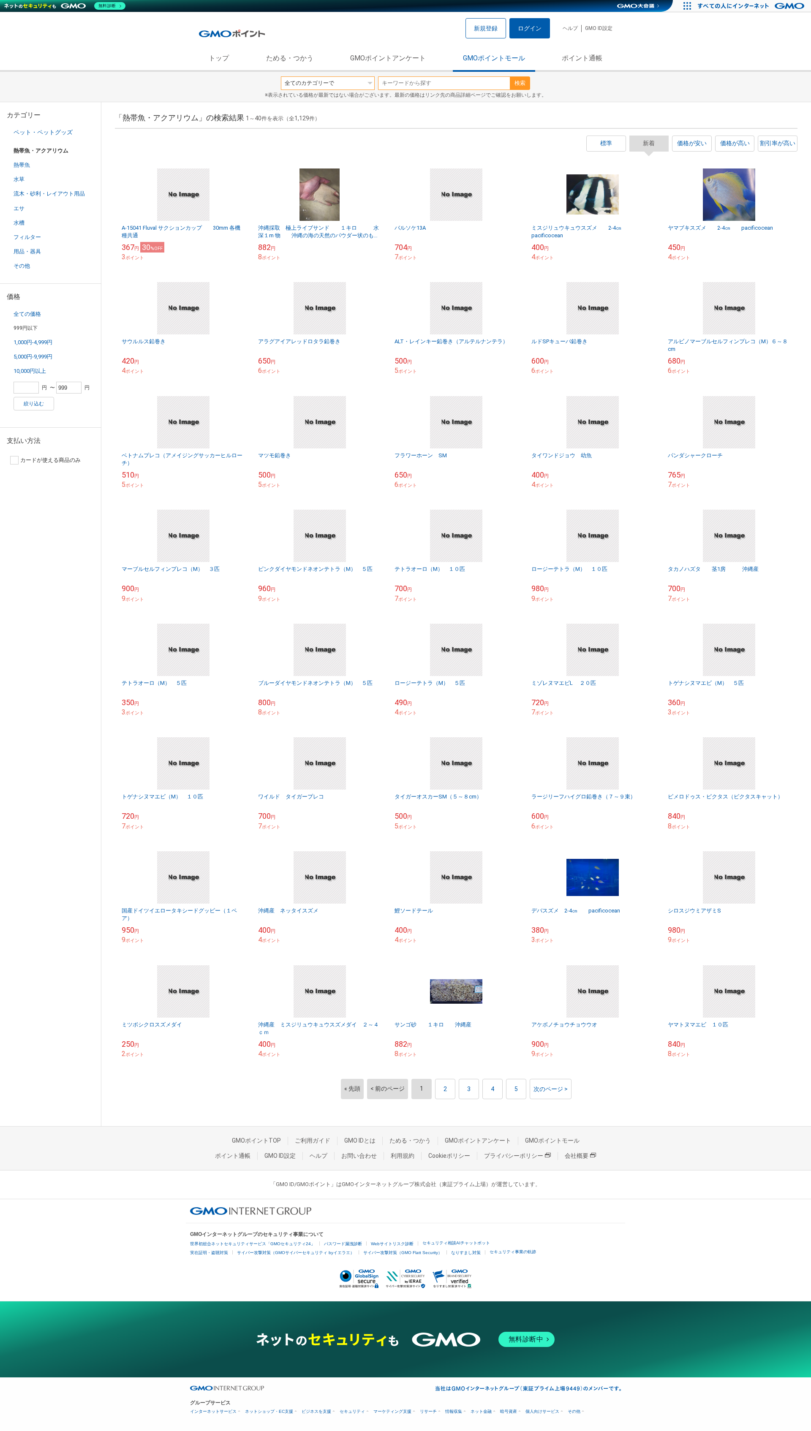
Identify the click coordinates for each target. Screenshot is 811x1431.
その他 (22, 266)
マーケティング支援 (392, 1411)
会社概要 (576, 1155)
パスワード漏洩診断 (343, 1243)
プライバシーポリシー (513, 1155)
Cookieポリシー (449, 1155)
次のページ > (550, 1089)
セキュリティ (352, 1411)
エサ (19, 208)
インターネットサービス (213, 1411)
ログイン (530, 28)
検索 (519, 83)
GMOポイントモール (494, 58)
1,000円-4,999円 (33, 342)
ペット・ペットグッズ (43, 132)
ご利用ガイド (312, 1140)
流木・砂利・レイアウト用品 (49, 193)
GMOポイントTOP (256, 1140)
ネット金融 (481, 1411)
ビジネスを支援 (316, 1411)
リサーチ (428, 1411)
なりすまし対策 (466, 1252)
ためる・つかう (289, 58)
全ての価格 (27, 314)
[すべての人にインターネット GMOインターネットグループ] (752, 6)
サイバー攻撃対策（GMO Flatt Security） (402, 1252)
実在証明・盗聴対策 (209, 1252)
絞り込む (34, 404)
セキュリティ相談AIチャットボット (456, 1243)
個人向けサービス (542, 1411)
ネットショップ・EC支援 (269, 1411)
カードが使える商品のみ (50, 460)
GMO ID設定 (598, 28)
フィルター (27, 237)
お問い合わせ (359, 1155)
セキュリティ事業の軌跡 (513, 1251)
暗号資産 (508, 1411)
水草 (19, 179)
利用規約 (402, 1155)
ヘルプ (570, 28)
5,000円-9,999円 (33, 356)
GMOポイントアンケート (388, 58)
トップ (219, 58)
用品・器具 (27, 251)
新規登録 (486, 28)
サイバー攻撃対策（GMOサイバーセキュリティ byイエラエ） (295, 1252)
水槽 (19, 223)
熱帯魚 (22, 165)
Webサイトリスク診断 (392, 1243)
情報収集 (453, 1411)
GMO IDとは (360, 1140)
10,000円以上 (30, 371)
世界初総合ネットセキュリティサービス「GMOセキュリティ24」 (252, 1243)
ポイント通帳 (582, 58)
